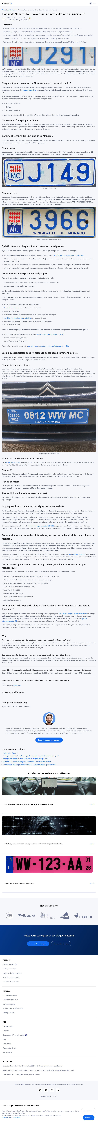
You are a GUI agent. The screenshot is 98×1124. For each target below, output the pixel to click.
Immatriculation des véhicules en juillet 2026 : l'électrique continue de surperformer (32, 1066)
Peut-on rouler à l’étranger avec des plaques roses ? (21, 1074)
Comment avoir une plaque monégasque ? (58, 32)
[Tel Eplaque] (90, 3)
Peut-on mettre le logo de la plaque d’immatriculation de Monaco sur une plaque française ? (36, 42)
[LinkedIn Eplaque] (46, 1090)
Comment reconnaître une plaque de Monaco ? (65, 28)
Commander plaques (61, 944)
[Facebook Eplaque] (40, 1090)
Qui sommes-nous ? (10, 995)
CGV (56, 1096)
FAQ (70, 42)
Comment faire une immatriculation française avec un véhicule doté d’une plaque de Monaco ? (36, 38)
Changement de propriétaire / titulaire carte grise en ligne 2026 (25, 759)
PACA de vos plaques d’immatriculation (72, 614)
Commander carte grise (38, 944)
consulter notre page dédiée (11, 1117)
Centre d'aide (7, 1026)
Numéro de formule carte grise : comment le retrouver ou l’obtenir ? (27, 761)
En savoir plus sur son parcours (49, 740)
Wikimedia (16, 685)
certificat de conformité (76, 554)
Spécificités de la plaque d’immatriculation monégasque (23, 32)
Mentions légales (9, 1004)
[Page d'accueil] (6, 3)
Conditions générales (10, 1000)
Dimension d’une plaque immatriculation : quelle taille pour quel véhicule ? (29, 764)
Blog (4, 1039)
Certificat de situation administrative (17, 318)
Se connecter (7, 1052)
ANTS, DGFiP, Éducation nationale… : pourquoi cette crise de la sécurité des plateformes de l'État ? (38, 1070)
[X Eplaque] (52, 1090)
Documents (7, 1044)
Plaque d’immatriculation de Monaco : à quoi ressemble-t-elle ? (25, 28)
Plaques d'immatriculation (12, 973)
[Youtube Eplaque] (58, 1090)
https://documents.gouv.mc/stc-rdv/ (50, 334)
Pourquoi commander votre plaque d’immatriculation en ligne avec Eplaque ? (30, 756)
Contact (6, 1031)
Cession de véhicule (10, 964)
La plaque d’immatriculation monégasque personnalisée (73, 35)
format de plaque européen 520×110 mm (42, 526)
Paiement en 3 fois (9, 1048)
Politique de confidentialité (12, 1008)
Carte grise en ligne (10, 969)
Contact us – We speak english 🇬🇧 (15, 1035)
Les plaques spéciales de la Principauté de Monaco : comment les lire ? (28, 35)
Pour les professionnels (11, 977)
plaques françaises (29, 90)
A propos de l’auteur (79, 42)
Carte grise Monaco (10, 753)
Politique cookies (9, 1013)
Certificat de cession (11, 308)
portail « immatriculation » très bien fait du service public (48, 346)
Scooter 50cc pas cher (10, 982)
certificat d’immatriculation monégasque (69, 255)
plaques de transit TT (12, 462)
